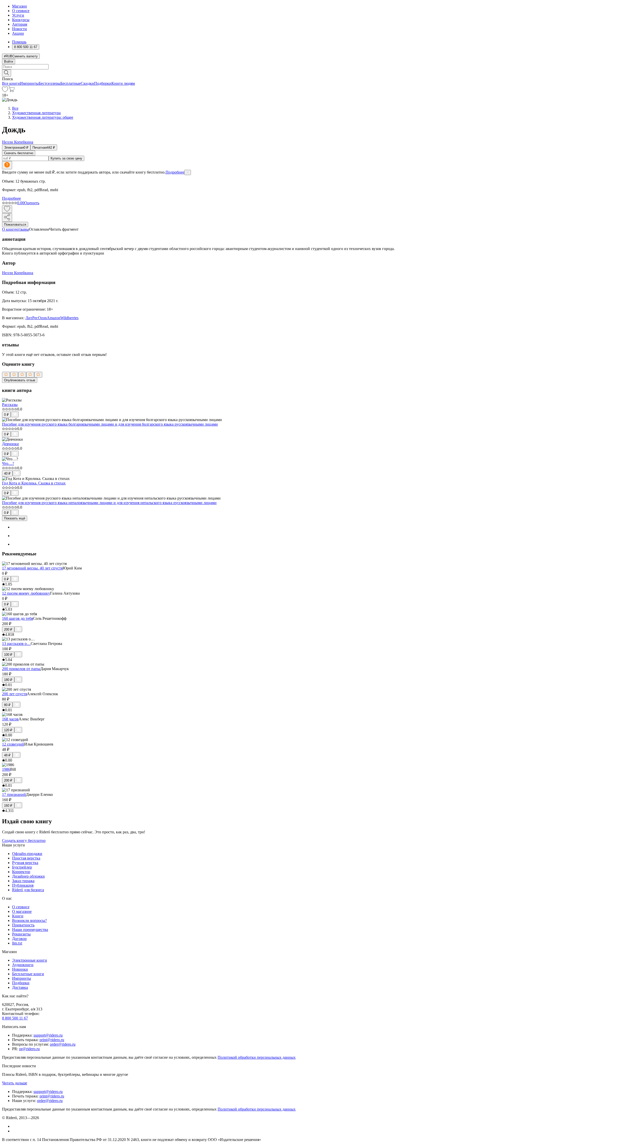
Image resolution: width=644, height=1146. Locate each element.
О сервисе (20, 11)
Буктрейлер (22, 867)
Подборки (102, 83)
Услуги (18, 15)
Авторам (19, 24)
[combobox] (322, 66)
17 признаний (14, 794)
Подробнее (175, 172)
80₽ (7, 705)
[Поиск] (6, 73)
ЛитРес (31, 318)
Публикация (22, 885)
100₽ (8, 655)
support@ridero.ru (48, 1035)
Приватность (23, 925)
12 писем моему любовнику (26, 593)
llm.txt (17, 943)
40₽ (7, 473)
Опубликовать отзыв (19, 380)
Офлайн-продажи (27, 853)
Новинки (20, 969)
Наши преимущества (30, 929)
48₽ (7, 755)
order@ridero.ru (62, 1044)
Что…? (8, 463)
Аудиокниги (22, 965)
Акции (18, 33)
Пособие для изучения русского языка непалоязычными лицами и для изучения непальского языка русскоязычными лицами (109, 503)
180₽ (8, 680)
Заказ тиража (23, 881)
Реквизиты (21, 934)
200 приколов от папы (21, 669)
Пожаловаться (15, 224)
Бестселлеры (49, 83)
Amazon (53, 318)
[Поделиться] (7, 217)
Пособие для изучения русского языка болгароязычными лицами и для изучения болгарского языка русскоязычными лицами (110, 424)
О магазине (22, 911)
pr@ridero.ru (29, 1049)
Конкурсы (20, 20)
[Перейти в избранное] (5, 91)
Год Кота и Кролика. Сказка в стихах (34, 483)
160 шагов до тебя (17, 618)
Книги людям (123, 83)
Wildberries (69, 318)
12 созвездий (13, 744)
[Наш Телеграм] (14, 1131)
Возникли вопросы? (29, 920)
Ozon (42, 318)
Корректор (21, 872)
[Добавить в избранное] (7, 209)
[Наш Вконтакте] (14, 1126)
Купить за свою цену (66, 158)
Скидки (87, 83)
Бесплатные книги (28, 974)
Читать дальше (14, 1083)
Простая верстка (26, 858)
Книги (17, 916)
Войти (8, 61)
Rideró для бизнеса (28, 890)
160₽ (8, 805)
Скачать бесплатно (18, 153)
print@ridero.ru (51, 1040)
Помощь (19, 42)
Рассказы (10, 404)
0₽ (6, 415)
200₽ (8, 629)
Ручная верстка (25, 863)
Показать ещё (14, 518)
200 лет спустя (14, 694)
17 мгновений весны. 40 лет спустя (32, 568)
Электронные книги (29, 960)
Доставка (20, 987)
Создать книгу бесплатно (24, 840)
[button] (322, 72)
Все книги (11, 83)
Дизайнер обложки (28, 876)
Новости (19, 29)
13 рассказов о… (16, 643)
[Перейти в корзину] (11, 91)
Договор (19, 938)
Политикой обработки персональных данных (257, 1057)
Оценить (31, 203)
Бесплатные (70, 83)
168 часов (10, 719)
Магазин (19, 6)
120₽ (8, 730)
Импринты (29, 83)
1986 (6, 769)
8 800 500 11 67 (15, 1018)
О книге (9, 229)
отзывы (22, 229)
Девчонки (10, 444)
